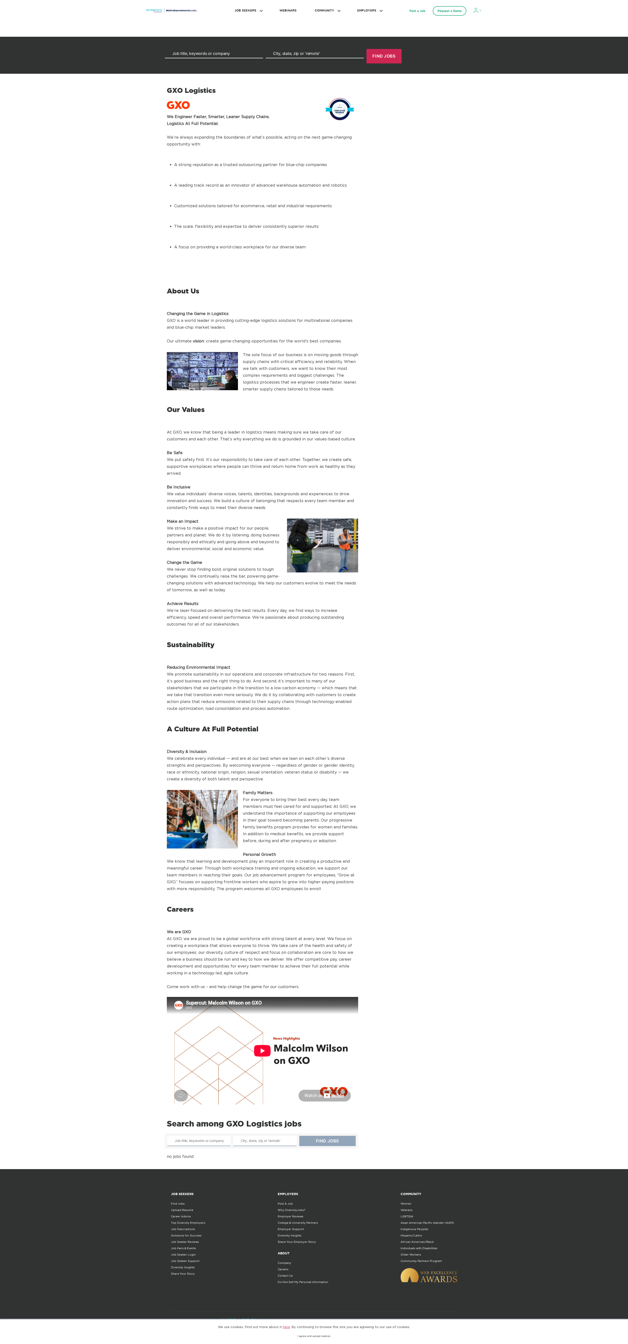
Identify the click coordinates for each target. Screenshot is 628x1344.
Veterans (407, 1210)
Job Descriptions (183, 1229)
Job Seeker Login (183, 1254)
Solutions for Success (186, 1235)
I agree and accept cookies (314, 1336)
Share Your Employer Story (297, 1241)
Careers (283, 1269)
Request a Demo (449, 10)
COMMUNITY (324, 10)
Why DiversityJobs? (291, 1210)
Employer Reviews (290, 1216)
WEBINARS (288, 10)
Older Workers (411, 1254)
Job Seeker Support (185, 1260)
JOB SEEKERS (245, 10)
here (286, 1327)
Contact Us (285, 1275)
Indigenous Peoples (414, 1229)
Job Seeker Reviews (185, 1241)
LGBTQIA (407, 1216)
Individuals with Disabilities (419, 1248)
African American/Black (417, 1241)
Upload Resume (182, 1210)
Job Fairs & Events (183, 1248)
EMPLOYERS (366, 10)
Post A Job (285, 1203)
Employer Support (291, 1229)
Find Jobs (178, 1203)
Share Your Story (183, 1273)
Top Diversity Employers (188, 1222)
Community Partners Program (421, 1260)
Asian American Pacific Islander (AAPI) (427, 1222)
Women (406, 1203)
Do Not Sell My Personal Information (303, 1282)
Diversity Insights (183, 1267)
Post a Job (417, 10)
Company (284, 1262)
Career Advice (181, 1216)
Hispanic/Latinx (411, 1235)
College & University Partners (298, 1222)
